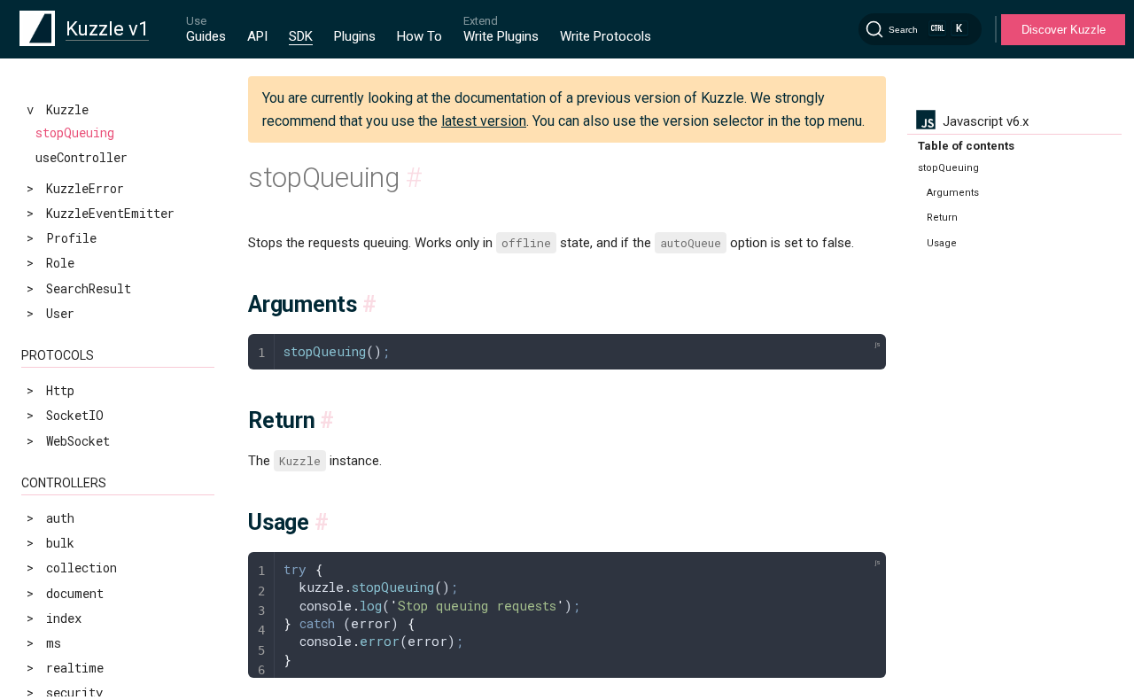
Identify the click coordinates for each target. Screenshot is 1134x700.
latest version (483, 121)
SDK (301, 36)
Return (942, 217)
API (257, 36)
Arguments (953, 192)
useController (81, 157)
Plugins (355, 36)
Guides (206, 36)
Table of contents (966, 145)
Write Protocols (605, 36)
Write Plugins (501, 36)
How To (419, 36)
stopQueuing (74, 132)
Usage (942, 243)
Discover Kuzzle (1063, 29)
